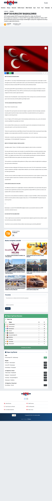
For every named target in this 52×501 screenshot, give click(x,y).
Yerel (38, 7)
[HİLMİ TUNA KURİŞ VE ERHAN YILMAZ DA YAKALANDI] (37, 265)
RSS (14, 415)
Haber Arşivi (30, 409)
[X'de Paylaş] (8, 73)
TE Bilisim (14, 232)
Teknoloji (47, 7)
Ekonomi (14, 7)
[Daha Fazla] (12, 73)
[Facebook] (25, 399)
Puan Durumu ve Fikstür (10, 406)
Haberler (6, 11)
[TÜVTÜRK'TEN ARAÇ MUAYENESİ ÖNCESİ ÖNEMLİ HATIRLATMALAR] (15, 281)
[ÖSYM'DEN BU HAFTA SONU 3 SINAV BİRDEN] (37, 248)
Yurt (42, 7)
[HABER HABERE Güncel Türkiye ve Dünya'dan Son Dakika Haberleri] (10, 3)
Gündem (3, 7)
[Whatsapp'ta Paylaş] (10, 73)
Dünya (8, 7)
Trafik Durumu (31, 403)
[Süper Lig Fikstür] (46, 352)
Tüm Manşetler (31, 406)
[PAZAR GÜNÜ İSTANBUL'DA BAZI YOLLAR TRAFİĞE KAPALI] (15, 265)
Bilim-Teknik (29, 7)
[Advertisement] (26, 36)
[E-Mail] (13, 235)
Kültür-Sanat (21, 7)
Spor (34, 7)
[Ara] (45, 3)
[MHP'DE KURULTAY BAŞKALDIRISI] (26, 59)
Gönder (8, 308)
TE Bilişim (29, 419)
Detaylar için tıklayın (26, 347)
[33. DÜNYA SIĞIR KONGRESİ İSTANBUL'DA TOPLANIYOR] (15, 248)
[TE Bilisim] (8, 233)
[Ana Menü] (46, 3)
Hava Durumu (8, 403)
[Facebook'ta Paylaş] (5, 73)
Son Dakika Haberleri (9, 409)
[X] (27, 399)
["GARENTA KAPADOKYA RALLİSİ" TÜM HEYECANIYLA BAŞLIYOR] (37, 281)
